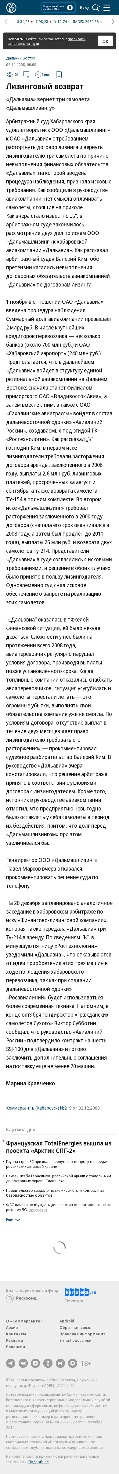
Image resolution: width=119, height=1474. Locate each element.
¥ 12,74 (60, 21)
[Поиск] (96, 7)
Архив (12, 1327)
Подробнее (38, 1461)
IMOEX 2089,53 (86, 21)
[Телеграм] (10, 1363)
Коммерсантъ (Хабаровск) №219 (39, 1108)
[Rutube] (60, 1363)
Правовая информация (83, 1334)
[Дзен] (35, 1363)
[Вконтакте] (23, 1363)
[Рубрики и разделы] (106, 7)
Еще (9, 1219)
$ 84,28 (23, 21)
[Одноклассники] (47, 1363)
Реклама (14, 1340)
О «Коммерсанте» (24, 1321)
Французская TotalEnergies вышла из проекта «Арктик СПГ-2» (58, 1147)
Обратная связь (75, 1327)
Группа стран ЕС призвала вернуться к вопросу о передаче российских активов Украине (58, 1164)
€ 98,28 (42, 21)
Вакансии (15, 1346)
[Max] (72, 1363)
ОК (105, 41)
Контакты (16, 1334)
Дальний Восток (20, 58)
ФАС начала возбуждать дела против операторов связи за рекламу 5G (58, 1207)
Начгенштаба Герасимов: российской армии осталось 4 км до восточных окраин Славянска (58, 1178)
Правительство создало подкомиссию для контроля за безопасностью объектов (55, 1192)
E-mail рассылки (76, 1340)
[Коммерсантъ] (11, 7)
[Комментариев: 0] (26, 74)
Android (67, 1321)
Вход (85, 7)
